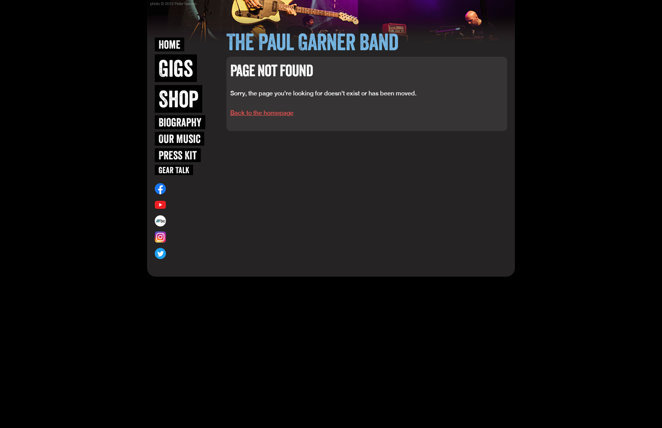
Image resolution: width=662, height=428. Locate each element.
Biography (180, 122)
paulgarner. (182, 221)
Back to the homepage (261, 112)
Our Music (179, 139)
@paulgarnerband (187, 253)
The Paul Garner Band (312, 42)
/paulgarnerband (186, 188)
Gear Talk (174, 170)
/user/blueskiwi (184, 205)
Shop (178, 99)
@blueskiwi (179, 237)
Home (169, 44)
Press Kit (178, 155)
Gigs (176, 68)
